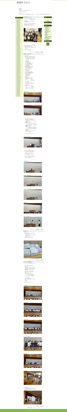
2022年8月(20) (18, 68)
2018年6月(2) (18, 93)
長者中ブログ (23, 2)
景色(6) (46, 33)
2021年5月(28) (18, 84)
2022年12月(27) (19, 64)
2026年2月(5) (18, 24)
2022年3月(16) (18, 73)
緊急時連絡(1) (47, 39)
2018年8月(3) (18, 91)
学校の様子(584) (47, 28)
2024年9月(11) (18, 42)
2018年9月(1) (18, 90)
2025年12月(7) (18, 26)
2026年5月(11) (18, 21)
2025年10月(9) (18, 28)
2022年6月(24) (18, 70)
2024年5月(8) (18, 46)
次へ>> (39, 407)
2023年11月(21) (19, 52)
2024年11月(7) (18, 40)
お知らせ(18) (47, 30)
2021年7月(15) (18, 82)
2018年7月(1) (18, 92)
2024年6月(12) (18, 45)
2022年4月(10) (18, 72)
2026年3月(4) (18, 23)
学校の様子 (41, 229)
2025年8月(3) (18, 30)
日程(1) (46, 35)
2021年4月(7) (18, 85)
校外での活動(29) (47, 38)
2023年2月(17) (18, 62)
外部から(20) (47, 29)
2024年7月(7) (18, 44)
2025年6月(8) (18, 32)
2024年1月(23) (18, 50)
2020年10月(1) (18, 86)
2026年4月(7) (18, 22)
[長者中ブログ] (33, 6)
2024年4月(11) (18, 47)
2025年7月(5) (18, 31)
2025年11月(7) (18, 27)
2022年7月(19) (18, 69)
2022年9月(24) (18, 67)
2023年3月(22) (18, 61)
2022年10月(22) (19, 66)
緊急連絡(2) (46, 34)
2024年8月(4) (18, 43)
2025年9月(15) (18, 29)
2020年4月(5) (18, 89)
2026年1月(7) (18, 25)
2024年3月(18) (18, 48)
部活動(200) (46, 32)
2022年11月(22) (19, 65)
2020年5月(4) (18, 88)
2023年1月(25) (18, 63)
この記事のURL (37, 229)
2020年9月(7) (18, 87)
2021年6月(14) (18, 83)
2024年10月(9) (18, 41)
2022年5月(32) (18, 71)
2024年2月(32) (18, 49)
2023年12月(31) (19, 51)
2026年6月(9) (18, 20)
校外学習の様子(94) (48, 31)
